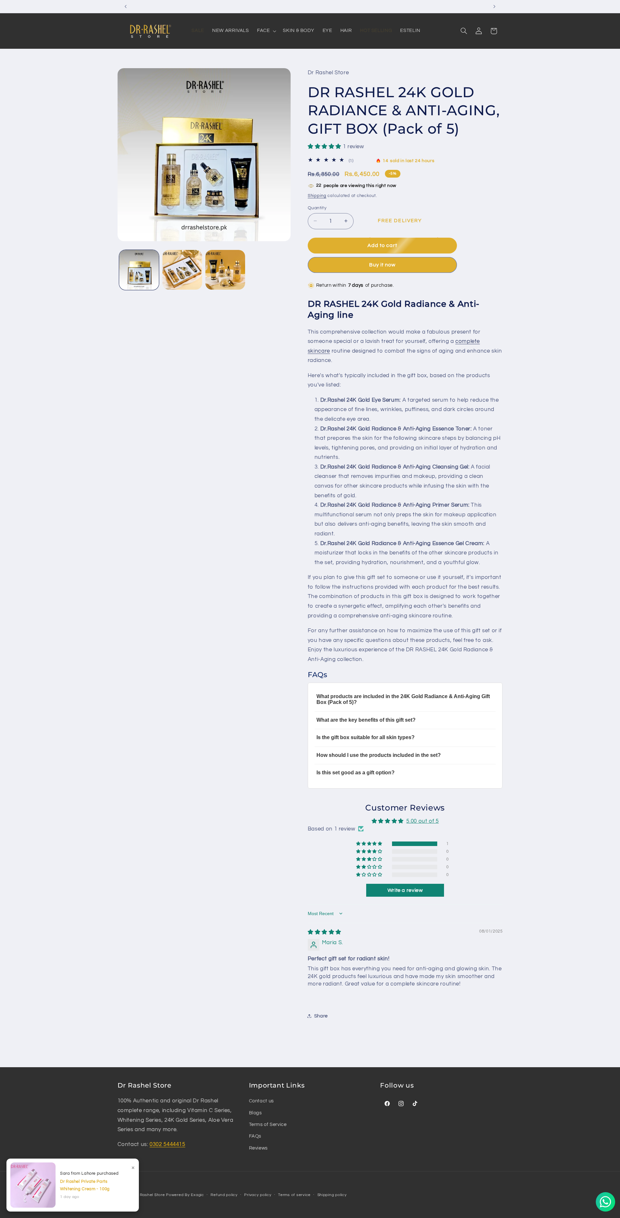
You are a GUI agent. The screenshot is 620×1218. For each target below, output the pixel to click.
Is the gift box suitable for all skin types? (365, 737)
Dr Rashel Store (149, 1195)
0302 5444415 (167, 1145)
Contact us (261, 1101)
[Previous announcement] (126, 6)
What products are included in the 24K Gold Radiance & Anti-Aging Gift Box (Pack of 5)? (403, 699)
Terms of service (294, 1195)
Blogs (255, 1112)
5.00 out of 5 (422, 821)
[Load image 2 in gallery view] (182, 270)
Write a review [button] (405, 890)
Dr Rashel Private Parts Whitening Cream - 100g (85, 1185)
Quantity (317, 207)
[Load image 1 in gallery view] (139, 270)
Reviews (258, 1148)
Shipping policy (332, 1195)
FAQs (255, 1136)
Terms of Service (268, 1124)
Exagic (197, 1195)
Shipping (317, 195)
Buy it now (382, 264)
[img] (324, 932)
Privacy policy (257, 1195)
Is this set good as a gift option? (355, 772)
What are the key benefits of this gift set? (366, 719)
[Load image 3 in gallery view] (225, 270)
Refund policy (224, 1195)
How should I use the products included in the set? (378, 755)
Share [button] (321, 1015)
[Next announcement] (494, 6)
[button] (464, 31)
